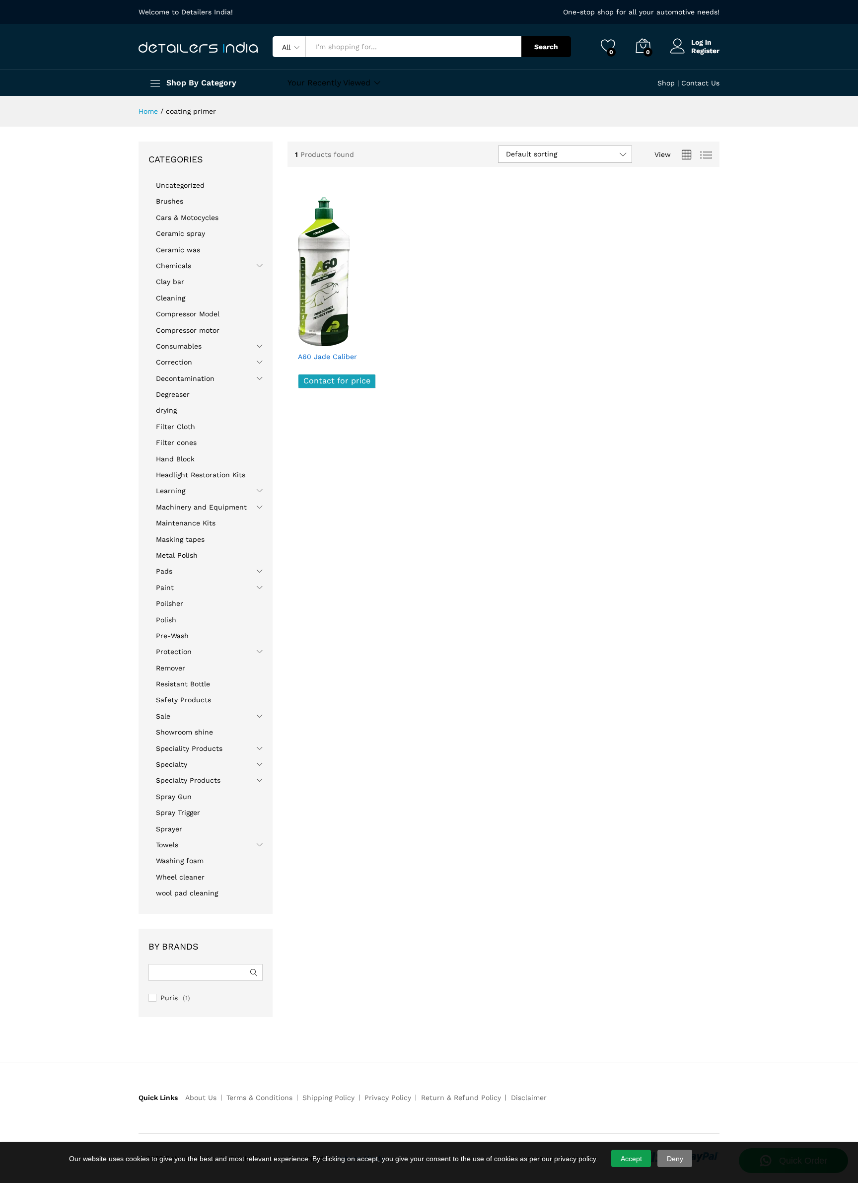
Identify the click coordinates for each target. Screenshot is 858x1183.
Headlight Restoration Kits (200, 475)
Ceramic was (178, 250)
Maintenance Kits (185, 523)
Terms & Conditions (259, 1098)
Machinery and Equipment (201, 507)
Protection (174, 652)
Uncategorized (180, 185)
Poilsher (169, 603)
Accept (631, 1159)
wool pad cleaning (187, 893)
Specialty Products (188, 780)
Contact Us (700, 83)
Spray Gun (174, 797)
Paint (165, 588)
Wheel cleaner (180, 877)
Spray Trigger (178, 812)
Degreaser (173, 394)
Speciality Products (189, 748)
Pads (164, 571)
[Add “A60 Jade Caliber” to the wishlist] (350, 335)
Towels (167, 845)
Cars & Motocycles (187, 218)
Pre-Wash (172, 636)
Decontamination (185, 378)
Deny (675, 1159)
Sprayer (169, 829)
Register (705, 51)
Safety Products (183, 700)
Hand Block (175, 459)
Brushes (169, 201)
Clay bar (170, 282)
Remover (170, 668)
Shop (666, 83)
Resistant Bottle (183, 684)
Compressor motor (187, 330)
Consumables (179, 346)
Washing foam (180, 861)
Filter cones (176, 442)
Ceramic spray (180, 233)
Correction (174, 362)
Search (546, 47)
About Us (200, 1098)
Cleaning (170, 298)
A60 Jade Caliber (327, 357)
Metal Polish (177, 555)
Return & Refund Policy (461, 1098)
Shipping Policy (328, 1098)
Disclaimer (529, 1098)
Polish (166, 620)
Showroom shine (184, 732)
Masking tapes (180, 539)
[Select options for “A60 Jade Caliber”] (306, 335)
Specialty (171, 764)
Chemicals (173, 266)
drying (166, 410)
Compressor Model (187, 314)
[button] (371, 335)
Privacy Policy (387, 1098)
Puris (169, 998)
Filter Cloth (175, 427)
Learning (170, 491)
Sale (163, 716)
